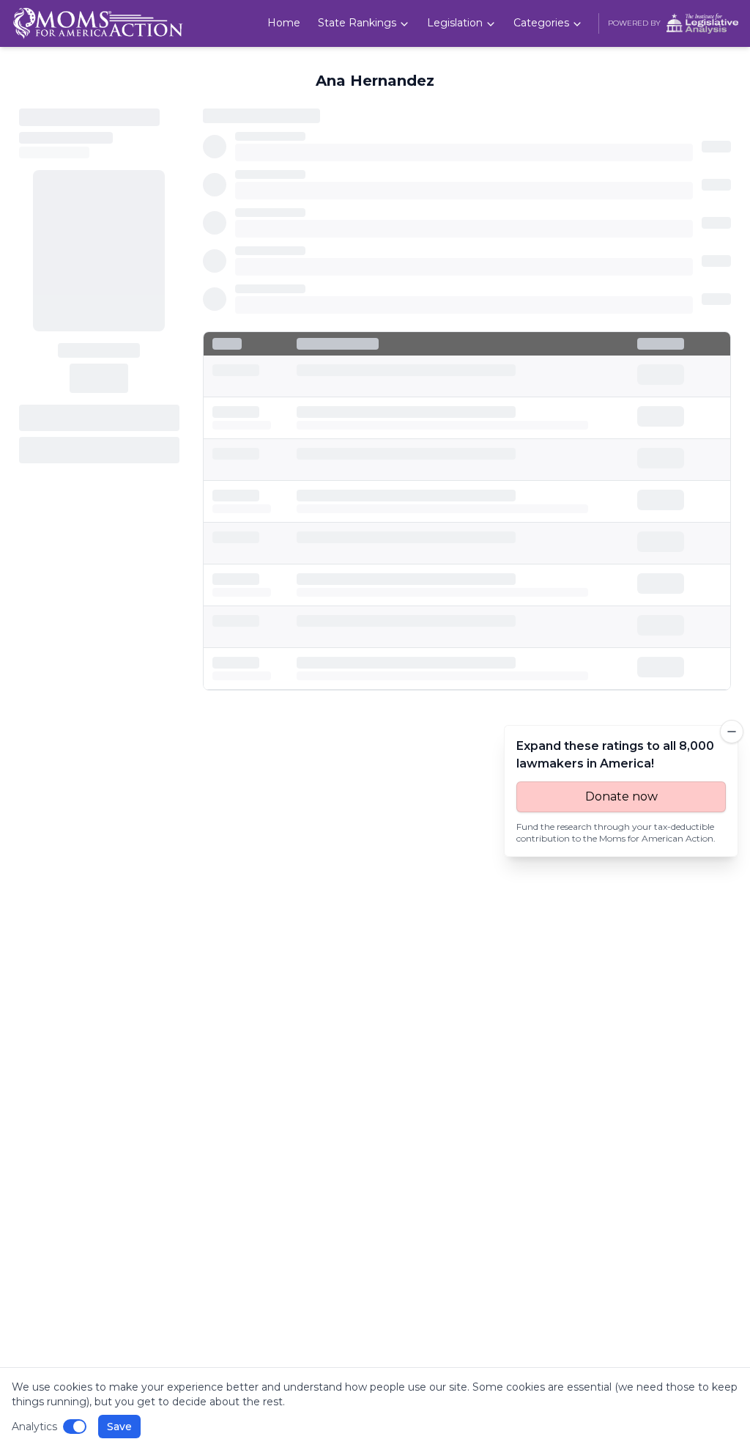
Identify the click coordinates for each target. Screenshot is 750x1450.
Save (119, 1426)
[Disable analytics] (74, 1426)
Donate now (621, 796)
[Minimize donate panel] (731, 731)
